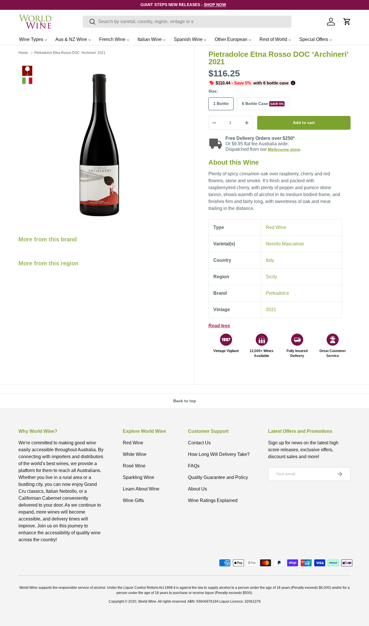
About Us (197, 488)
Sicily (271, 276)
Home (23, 53)
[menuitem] (33, 39)
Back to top (184, 400)
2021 (271, 309)
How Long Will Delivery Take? (219, 454)
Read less (219, 325)
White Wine (134, 454)
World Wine (147, 601)
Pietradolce (277, 293)
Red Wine (27, 71)
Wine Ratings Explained (213, 500)
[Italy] (27, 81)
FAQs (193, 465)
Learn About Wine (141, 488)
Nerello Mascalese (285, 243)
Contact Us (199, 442)
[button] (347, 21)
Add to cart (304, 122)
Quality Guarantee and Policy (218, 477)
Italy (270, 260)
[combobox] (187, 22)
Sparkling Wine (138, 477)
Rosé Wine (134, 465)
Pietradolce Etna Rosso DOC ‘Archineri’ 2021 (70, 53)
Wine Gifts (133, 500)
